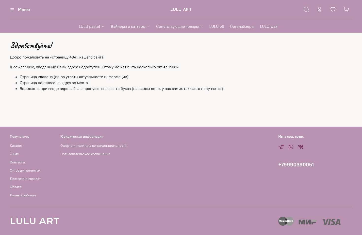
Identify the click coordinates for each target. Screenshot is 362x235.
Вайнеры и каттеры (128, 26)
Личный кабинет (23, 195)
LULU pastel (89, 26)
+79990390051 (296, 164)
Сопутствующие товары (177, 26)
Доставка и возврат (25, 178)
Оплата (15, 187)
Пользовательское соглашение (85, 154)
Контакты (17, 162)
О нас (14, 154)
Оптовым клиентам (25, 170)
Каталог (16, 145)
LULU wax (268, 26)
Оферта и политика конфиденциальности (93, 145)
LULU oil (216, 26)
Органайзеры (242, 26)
